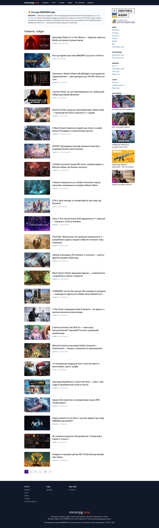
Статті (53, 3)
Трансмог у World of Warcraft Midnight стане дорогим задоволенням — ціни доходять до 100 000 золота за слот (78, 76)
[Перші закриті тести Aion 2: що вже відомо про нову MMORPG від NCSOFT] (37, 423)
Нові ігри (115, 71)
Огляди (61, 3)
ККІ (113, 44)
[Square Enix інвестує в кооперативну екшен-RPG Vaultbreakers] (37, 405)
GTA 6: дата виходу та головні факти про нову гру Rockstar (76, 202)
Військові (116, 88)
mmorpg (31, 2)
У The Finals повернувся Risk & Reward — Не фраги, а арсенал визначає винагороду (78, 310)
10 (45, 472)
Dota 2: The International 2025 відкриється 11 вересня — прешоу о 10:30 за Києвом (78, 220)
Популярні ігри (118, 69)
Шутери (115, 33)
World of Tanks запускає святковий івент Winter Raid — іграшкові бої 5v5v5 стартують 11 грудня (78, 111)
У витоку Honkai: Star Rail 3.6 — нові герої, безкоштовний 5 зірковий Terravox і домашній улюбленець (75, 330)
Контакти (72, 490)
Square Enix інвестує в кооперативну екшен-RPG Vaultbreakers (76, 401)
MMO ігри (40, 23)
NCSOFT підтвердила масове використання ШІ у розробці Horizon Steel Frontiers (76, 147)
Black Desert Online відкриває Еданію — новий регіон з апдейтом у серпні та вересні (78, 274)
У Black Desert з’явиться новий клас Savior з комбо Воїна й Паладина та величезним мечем (77, 129)
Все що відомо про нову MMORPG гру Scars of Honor (78, 55)
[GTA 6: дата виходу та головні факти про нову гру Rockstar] (37, 205)
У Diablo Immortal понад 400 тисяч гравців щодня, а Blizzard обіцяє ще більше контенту (78, 165)
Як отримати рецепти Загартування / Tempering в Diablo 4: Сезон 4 (77, 437)
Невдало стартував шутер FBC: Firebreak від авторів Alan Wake (78, 455)
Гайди (69, 3)
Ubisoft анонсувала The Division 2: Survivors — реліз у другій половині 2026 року (78, 256)
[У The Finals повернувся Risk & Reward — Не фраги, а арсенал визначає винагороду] (37, 314)
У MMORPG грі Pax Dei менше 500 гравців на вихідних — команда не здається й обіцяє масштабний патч (79, 292)
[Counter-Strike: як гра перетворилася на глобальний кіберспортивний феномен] (37, 96)
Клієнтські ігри (118, 58)
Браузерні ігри (118, 55)
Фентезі (115, 82)
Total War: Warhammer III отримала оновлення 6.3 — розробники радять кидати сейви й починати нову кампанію (78, 239)
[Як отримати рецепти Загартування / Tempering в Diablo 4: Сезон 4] (37, 441)
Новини (45, 3)
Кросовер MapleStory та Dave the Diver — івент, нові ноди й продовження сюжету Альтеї (77, 383)
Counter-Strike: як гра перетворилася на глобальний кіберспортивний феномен (78, 93)
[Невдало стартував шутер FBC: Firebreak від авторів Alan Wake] (37, 459)
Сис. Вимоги (80, 3)
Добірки (90, 3)
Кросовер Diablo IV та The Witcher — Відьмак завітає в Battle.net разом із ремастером (78, 39)
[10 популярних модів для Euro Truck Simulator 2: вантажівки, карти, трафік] (37, 368)
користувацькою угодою (102, 519)
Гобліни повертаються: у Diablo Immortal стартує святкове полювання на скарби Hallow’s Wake (76, 184)
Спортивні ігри (118, 47)
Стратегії (115, 36)
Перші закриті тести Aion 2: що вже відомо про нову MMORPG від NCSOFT (78, 419)
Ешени (114, 38)
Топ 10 (114, 66)
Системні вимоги (30, 501)
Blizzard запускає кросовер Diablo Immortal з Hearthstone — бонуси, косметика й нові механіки (77, 347)
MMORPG (116, 30)
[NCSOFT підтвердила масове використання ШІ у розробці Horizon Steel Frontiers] (37, 151)
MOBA (114, 41)
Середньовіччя (118, 85)
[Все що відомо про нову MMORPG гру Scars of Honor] (37, 60)
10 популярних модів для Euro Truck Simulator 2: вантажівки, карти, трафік (76, 365)
